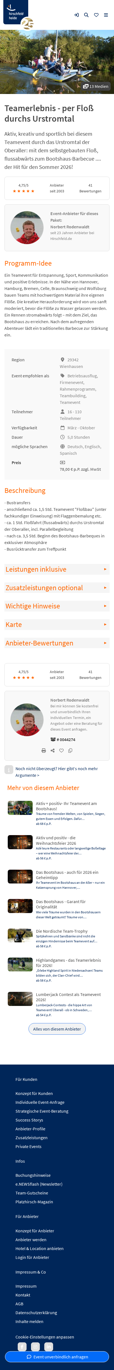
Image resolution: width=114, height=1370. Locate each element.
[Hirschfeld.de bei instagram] (35, 1346)
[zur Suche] (86, 15)
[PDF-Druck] (43, 750)
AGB (19, 1303)
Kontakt (22, 1295)
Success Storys (29, 1120)
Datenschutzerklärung (36, 1312)
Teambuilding (73, 395)
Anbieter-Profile (30, 1128)
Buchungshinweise (33, 1175)
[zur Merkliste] (96, 15)
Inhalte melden (29, 1321)
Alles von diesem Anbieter (57, 1029)
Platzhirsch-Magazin (34, 1201)
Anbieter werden (30, 1239)
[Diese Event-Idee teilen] (52, 750)
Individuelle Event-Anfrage (39, 1102)
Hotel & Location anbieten (39, 1248)
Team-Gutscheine (31, 1193)
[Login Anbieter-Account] (76, 15)
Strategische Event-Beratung (41, 1111)
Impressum (26, 1286)
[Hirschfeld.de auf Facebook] (22, 1346)
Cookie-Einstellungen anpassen (44, 1337)
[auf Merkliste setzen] (61, 750)
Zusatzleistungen (31, 1137)
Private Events (28, 1146)
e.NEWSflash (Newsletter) (39, 1184)
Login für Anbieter (32, 1257)
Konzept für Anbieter (34, 1230)
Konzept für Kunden (34, 1093)
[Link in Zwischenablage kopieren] (70, 750)
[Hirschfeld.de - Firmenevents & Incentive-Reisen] (15, 12)
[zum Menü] (106, 15)
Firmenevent (71, 382)
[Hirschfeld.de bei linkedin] (48, 1346)
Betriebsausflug (82, 375)
